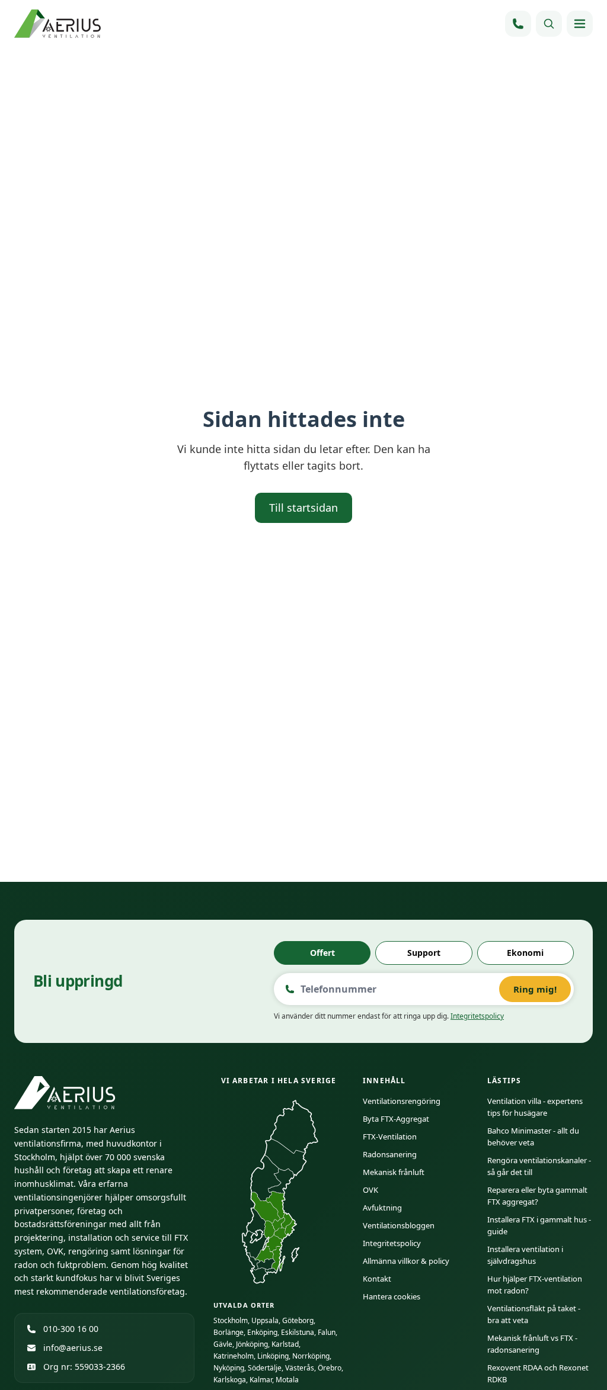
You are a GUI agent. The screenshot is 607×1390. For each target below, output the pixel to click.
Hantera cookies (391, 1296)
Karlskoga (229, 1380)
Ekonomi (525, 952)
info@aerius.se (73, 1347)
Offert (322, 952)
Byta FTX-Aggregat (396, 1118)
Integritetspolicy (477, 1016)
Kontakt (377, 1278)
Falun (327, 1332)
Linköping (273, 1356)
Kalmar (261, 1380)
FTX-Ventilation (390, 1136)
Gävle (222, 1344)
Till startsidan (303, 507)
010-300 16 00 (70, 1328)
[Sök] (549, 24)
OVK (370, 1189)
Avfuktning (382, 1207)
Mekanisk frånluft (393, 1172)
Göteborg (298, 1320)
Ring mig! (535, 989)
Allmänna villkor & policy (406, 1261)
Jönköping (252, 1344)
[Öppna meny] (580, 24)
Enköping (262, 1332)
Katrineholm (233, 1356)
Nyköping (228, 1368)
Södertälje (265, 1368)
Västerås (299, 1368)
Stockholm (230, 1320)
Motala (287, 1380)
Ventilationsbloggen (399, 1225)
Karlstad (285, 1344)
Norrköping (311, 1356)
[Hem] (58, 23)
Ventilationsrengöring (401, 1101)
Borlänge (228, 1332)
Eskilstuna (297, 1332)
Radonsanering (390, 1154)
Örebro (329, 1368)
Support (423, 952)
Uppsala (265, 1320)
